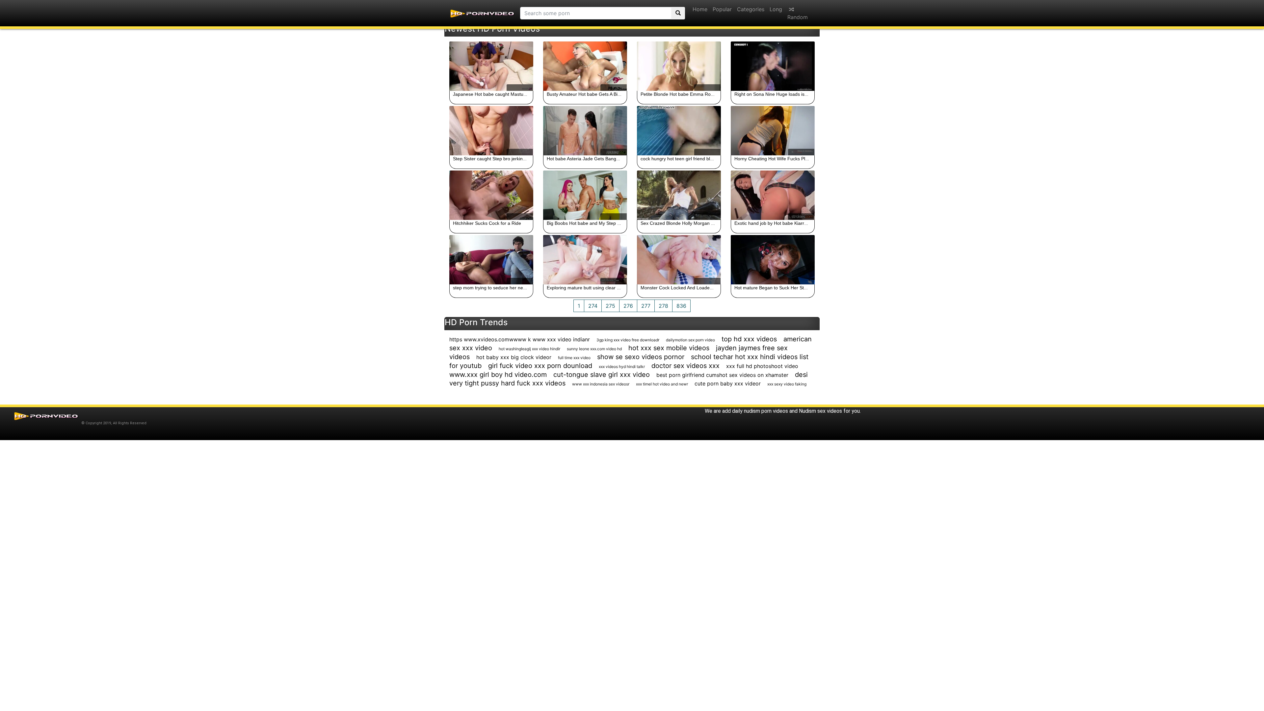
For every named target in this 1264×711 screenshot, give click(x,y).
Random (797, 17)
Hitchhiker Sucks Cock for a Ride (487, 223)
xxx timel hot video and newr (662, 384)
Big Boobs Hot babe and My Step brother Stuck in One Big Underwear (620, 223)
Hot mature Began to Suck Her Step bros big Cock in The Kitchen (802, 287)
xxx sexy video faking (786, 384)
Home (700, 9)
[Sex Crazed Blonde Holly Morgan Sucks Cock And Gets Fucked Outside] (679, 195)
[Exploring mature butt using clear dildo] (585, 259)
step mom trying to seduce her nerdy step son (501, 287)
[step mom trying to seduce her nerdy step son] (491, 259)
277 (645, 306)
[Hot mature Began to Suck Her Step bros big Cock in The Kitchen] (773, 259)
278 (663, 306)
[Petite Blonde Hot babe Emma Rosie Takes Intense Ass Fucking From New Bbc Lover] (679, 66)
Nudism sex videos (820, 411)
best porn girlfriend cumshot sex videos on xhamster (722, 375)
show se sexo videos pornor (640, 357)
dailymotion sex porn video (690, 339)
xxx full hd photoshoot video (762, 366)
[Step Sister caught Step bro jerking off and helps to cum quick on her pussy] (491, 130)
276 (628, 306)
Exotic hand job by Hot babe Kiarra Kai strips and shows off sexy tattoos (809, 223)
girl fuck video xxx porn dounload (540, 366)
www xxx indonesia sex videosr (600, 384)
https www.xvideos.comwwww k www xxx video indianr (519, 339)
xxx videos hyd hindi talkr (622, 366)
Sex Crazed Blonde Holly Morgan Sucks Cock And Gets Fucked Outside (715, 223)
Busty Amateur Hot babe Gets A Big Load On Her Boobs (605, 94)
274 (592, 306)
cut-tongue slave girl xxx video (601, 375)
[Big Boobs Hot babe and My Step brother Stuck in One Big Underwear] (585, 195)
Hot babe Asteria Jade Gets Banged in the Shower (599, 158)
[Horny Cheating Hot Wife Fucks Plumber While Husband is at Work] (773, 130)
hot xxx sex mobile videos (668, 348)
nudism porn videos (766, 411)
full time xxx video (574, 357)
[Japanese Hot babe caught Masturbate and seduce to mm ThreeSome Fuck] (491, 66)
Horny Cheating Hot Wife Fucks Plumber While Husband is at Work (804, 158)
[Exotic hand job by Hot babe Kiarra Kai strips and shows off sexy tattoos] (773, 195)
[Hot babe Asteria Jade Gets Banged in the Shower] (585, 130)
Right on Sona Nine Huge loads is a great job (781, 94)
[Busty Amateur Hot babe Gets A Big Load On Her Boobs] (585, 66)
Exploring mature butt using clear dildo (587, 287)
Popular (722, 9)
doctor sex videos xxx (685, 366)
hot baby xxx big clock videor (513, 357)
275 (610, 306)
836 (681, 306)
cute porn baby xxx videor (728, 383)
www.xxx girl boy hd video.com (498, 375)
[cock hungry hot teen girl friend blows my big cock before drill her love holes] (679, 130)
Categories (750, 9)
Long (776, 9)
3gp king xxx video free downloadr (627, 339)
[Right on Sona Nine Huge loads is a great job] (773, 66)
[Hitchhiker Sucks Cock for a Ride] (491, 195)
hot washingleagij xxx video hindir (529, 348)
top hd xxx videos (749, 339)
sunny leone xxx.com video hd (594, 348)
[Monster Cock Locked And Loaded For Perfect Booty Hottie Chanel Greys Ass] (679, 259)
